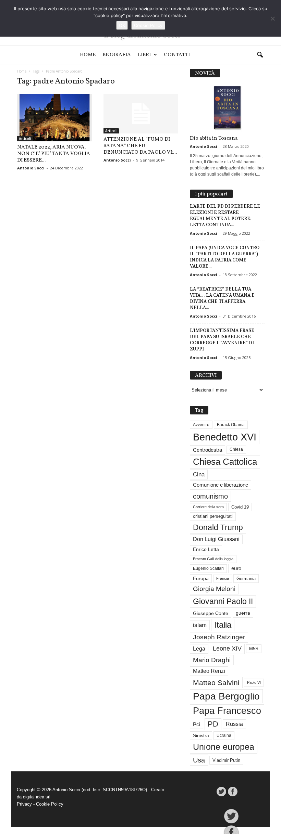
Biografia (116, 55)
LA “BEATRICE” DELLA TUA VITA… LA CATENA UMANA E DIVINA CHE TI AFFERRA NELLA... (222, 298)
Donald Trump (218, 527)
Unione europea (223, 747)
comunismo (210, 496)
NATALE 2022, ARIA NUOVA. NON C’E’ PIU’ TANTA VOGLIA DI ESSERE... (53, 154)
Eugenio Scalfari (208, 568)
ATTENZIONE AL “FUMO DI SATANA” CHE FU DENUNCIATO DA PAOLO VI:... (140, 146)
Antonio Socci (31, 167)
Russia (234, 724)
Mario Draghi (212, 660)
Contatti (177, 55)
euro (236, 568)
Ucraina (224, 735)
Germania (246, 578)
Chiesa (236, 449)
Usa (199, 760)
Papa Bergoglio (226, 696)
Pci (196, 724)
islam (200, 625)
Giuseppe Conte (210, 613)
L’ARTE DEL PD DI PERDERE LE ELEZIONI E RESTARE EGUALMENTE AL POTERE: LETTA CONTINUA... (225, 215)
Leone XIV (227, 648)
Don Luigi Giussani (216, 539)
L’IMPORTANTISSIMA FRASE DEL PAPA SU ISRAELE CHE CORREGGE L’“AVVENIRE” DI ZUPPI (222, 340)
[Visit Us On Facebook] (232, 791)
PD (213, 724)
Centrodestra (207, 450)
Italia (222, 624)
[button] (259, 55)
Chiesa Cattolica (225, 461)
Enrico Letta (206, 549)
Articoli (25, 138)
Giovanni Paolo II (223, 601)
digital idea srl (36, 796)
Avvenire (201, 424)
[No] (272, 18)
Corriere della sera (208, 507)
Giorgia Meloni (214, 588)
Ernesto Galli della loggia (213, 559)
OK (122, 25)
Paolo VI (254, 682)
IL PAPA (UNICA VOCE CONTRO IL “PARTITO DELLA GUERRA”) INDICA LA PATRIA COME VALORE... (224, 257)
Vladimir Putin (226, 760)
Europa (201, 578)
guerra (243, 613)
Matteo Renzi (209, 671)
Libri (144, 55)
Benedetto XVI (224, 436)
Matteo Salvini (216, 683)
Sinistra (201, 735)
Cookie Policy (49, 804)
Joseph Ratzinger (219, 637)
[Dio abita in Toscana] (227, 108)
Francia (222, 578)
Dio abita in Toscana (214, 138)
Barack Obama (231, 424)
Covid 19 (240, 507)
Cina (199, 474)
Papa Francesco (227, 711)
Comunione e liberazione (220, 485)
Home (88, 55)
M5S (253, 648)
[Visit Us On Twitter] (221, 791)
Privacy (24, 804)
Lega (199, 649)
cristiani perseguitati (213, 516)
